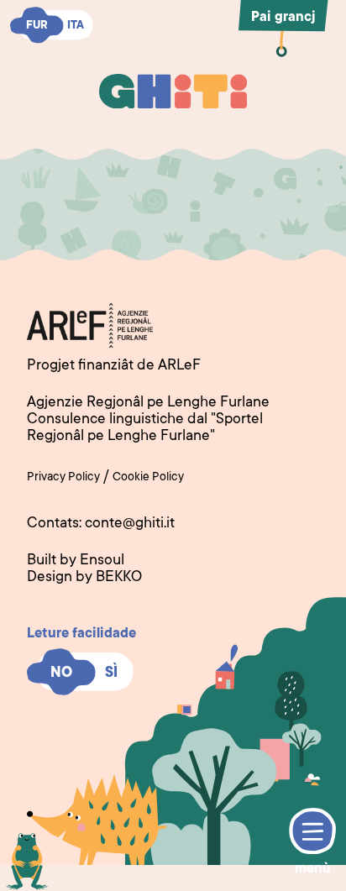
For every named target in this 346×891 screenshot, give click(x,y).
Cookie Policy (148, 478)
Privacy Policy (63, 478)
